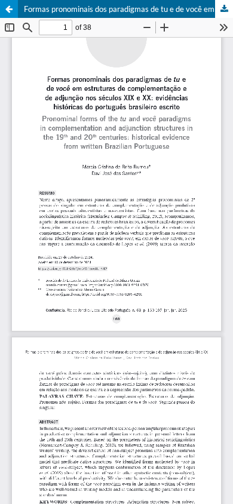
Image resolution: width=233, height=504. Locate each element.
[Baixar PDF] (224, 9)
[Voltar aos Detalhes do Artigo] (9, 9)
